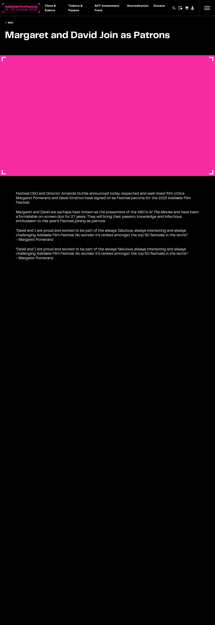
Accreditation (137, 6)
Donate (159, 6)
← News (9, 23)
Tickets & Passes (75, 8)
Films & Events (50, 8)
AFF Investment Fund (107, 8)
